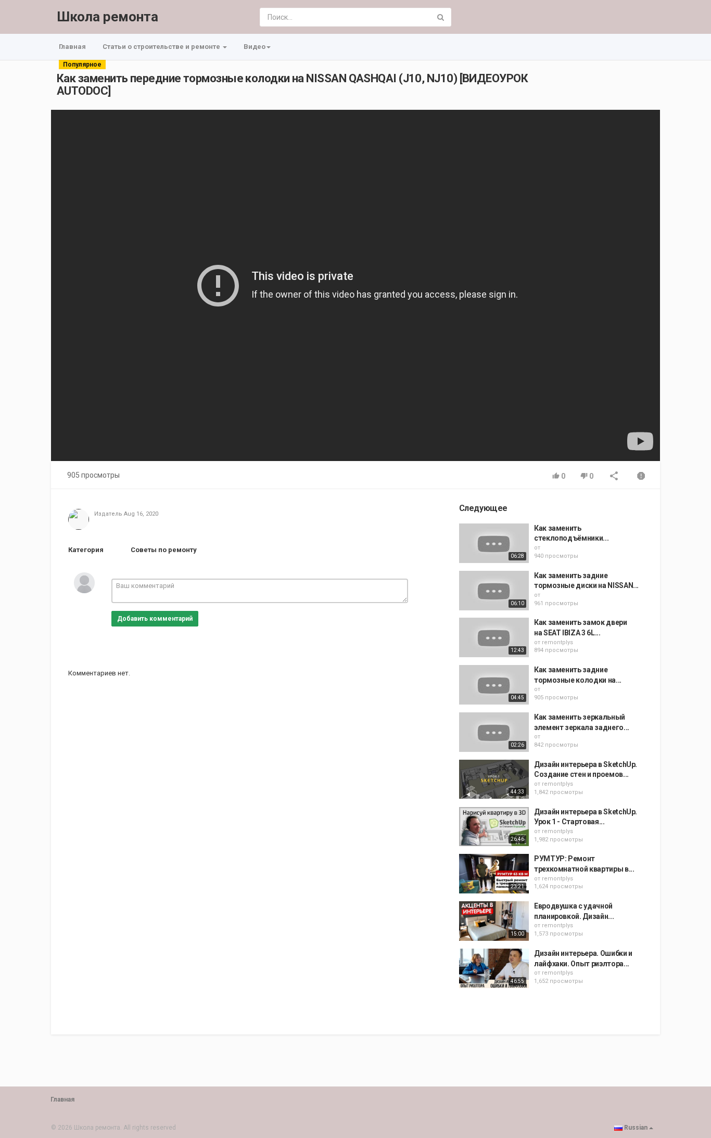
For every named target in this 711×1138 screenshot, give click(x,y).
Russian (636, 1127)
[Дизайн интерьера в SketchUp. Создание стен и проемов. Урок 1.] (494, 779)
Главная (72, 46)
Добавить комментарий (155, 618)
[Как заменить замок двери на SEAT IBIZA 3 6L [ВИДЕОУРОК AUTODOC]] (494, 637)
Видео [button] (254, 46)
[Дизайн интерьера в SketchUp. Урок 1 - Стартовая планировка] (494, 827)
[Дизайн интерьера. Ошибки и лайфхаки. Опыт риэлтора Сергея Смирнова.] (494, 968)
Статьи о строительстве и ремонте (162, 46)
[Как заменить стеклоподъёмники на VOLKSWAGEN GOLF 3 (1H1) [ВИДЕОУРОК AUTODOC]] (494, 543)
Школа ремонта (107, 16)
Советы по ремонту (164, 550)
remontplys (557, 642)
